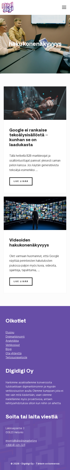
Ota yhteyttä (13, 353)
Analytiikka (12, 341)
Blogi (9, 349)
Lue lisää (21, 181)
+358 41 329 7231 (15, 445)
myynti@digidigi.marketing (21, 441)
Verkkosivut (13, 345)
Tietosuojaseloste (16, 357)
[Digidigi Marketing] (7, 7)
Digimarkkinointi (15, 337)
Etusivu (10, 332)
